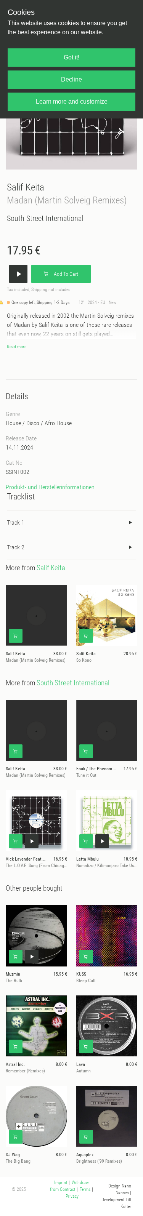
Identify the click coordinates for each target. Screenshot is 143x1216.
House (13, 423)
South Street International (45, 218)
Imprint (60, 1182)
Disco (32, 423)
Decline (71, 79)
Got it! (71, 57)
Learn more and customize (72, 101)
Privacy (72, 1196)
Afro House (58, 423)
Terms (85, 1189)
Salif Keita (25, 187)
